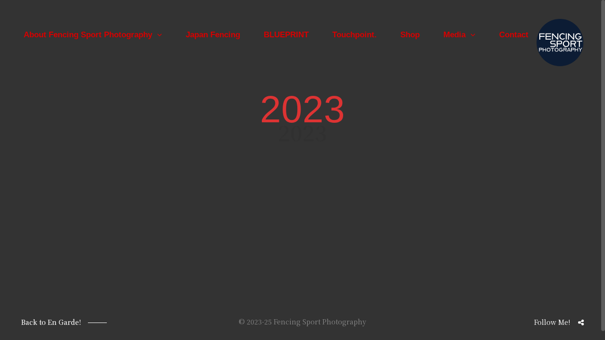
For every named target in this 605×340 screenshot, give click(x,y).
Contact (513, 34)
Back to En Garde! (51, 322)
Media (454, 34)
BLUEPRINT (286, 34)
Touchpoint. (354, 34)
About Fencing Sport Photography (88, 34)
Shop (410, 34)
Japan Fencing (213, 34)
